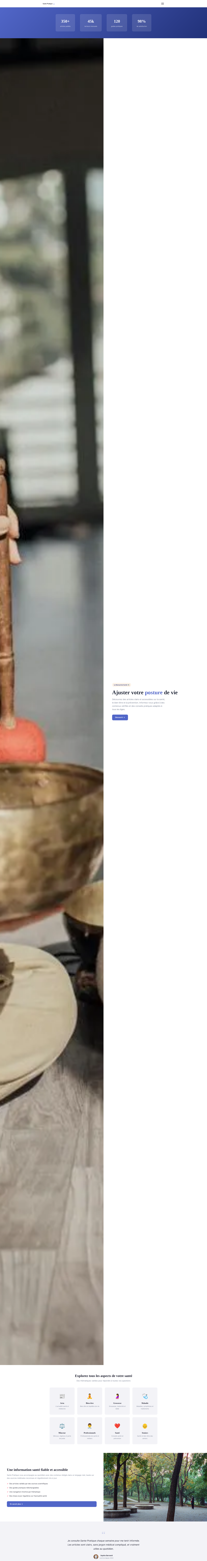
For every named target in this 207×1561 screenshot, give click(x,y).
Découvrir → (120, 717)
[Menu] (162, 3)
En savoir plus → (16, 1504)
